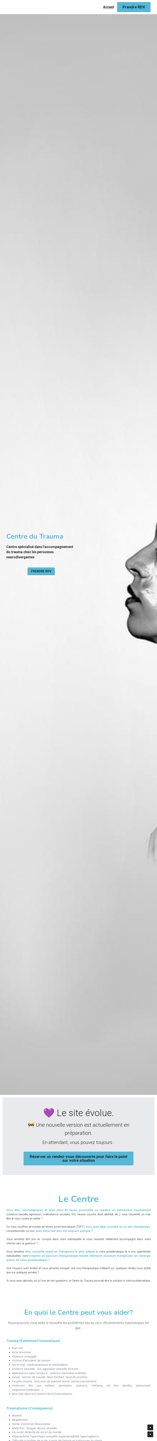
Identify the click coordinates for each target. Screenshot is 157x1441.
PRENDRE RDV (41, 571)
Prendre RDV (134, 7)
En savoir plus (48, 1410)
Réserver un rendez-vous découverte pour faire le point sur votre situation (78, 1156)
